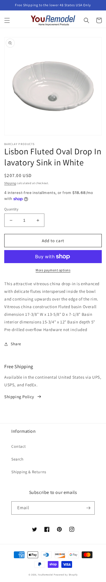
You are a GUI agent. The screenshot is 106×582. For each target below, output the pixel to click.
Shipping (10, 183)
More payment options (53, 270)
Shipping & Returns (28, 471)
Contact (18, 446)
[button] (7, 20)
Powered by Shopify (66, 574)
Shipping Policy (19, 396)
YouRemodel (45, 574)
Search (17, 459)
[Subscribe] (88, 508)
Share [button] (16, 343)
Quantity (11, 209)
